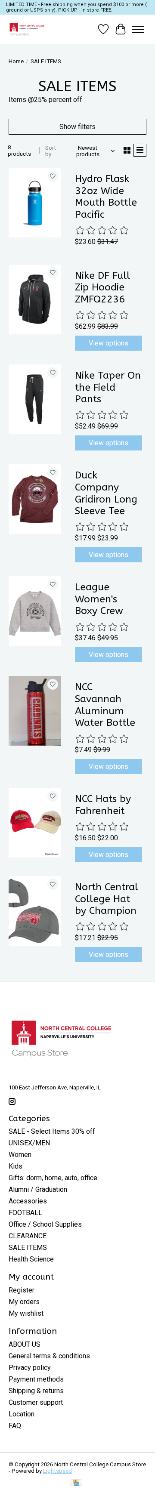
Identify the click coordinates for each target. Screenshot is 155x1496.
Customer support (36, 1402)
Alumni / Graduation (38, 1189)
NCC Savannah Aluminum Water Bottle (105, 704)
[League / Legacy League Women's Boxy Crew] (35, 611)
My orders (24, 1302)
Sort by (50, 151)
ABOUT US (24, 1344)
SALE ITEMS (28, 1247)
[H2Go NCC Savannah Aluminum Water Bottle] (35, 711)
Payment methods (36, 1379)
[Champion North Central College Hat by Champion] (35, 911)
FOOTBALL (25, 1213)
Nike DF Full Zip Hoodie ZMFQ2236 (102, 287)
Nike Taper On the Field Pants (108, 387)
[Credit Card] (76, 1483)
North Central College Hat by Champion (106, 898)
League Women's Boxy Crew (99, 599)
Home (16, 61)
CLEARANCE (27, 1236)
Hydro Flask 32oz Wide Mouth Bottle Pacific (106, 196)
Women (20, 1155)
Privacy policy (30, 1367)
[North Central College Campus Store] (27, 29)
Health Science (31, 1259)
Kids (15, 1166)
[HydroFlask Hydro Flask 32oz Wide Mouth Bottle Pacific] (35, 203)
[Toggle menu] (137, 29)
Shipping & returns (36, 1391)
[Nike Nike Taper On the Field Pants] (35, 399)
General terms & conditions (49, 1356)
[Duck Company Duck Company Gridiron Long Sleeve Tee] (35, 499)
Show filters (77, 127)
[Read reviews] (102, 230)
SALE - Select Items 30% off (52, 1131)
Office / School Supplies (45, 1224)
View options (108, 343)
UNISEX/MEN (29, 1143)
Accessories (28, 1201)
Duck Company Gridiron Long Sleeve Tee (106, 493)
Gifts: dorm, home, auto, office (53, 1178)
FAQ (15, 1426)
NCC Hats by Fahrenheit (103, 805)
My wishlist (26, 1313)
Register (21, 1290)
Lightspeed (57, 1471)
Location (21, 1414)
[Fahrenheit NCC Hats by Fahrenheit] (35, 823)
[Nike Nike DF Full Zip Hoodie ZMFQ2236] (35, 299)
